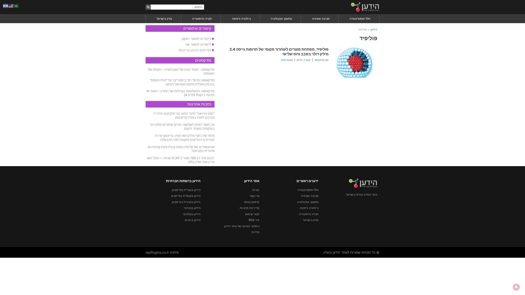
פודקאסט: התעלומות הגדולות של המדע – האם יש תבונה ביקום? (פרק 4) (181, 93)
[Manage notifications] (516, 287)
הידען (374, 29)
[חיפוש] (148, 7)
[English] (11, 5)
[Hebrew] (5, 5)
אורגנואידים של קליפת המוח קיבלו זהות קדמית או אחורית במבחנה (181, 149)
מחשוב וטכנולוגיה (281, 18)
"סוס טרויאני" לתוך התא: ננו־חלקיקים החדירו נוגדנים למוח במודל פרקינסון (184, 115)
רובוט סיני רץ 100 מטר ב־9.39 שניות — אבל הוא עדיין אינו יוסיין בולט (181, 160)
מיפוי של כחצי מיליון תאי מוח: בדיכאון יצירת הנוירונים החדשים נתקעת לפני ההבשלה (185, 138)
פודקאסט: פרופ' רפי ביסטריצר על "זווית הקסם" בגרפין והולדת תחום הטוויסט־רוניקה (182, 82)
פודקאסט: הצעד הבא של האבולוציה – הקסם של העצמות (181, 71)
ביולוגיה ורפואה (241, 18)
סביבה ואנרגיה (321, 18)
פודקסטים (203, 60)
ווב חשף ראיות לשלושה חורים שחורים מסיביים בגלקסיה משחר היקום (183, 126)
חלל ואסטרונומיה (360, 18)
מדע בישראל (164, 18)
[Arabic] (16, 5)
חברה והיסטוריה (202, 18)
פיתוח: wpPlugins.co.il (162, 252)
